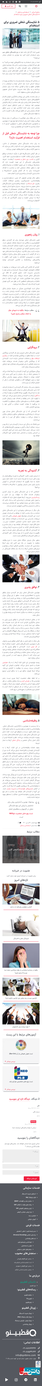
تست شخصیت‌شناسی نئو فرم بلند (23, 1262)
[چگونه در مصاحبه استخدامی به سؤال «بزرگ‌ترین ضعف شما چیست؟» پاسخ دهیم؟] (21, 944)
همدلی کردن (25, 681)
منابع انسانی (36, 12)
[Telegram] (16, 1)
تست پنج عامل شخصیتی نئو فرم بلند (21, 1081)
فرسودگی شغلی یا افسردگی (21, 938)
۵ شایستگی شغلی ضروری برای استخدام (27, 14)
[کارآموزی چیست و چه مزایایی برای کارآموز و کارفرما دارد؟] (21, 979)
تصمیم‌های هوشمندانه (26, 788)
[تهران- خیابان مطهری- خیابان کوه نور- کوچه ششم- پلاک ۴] (38, 1358)
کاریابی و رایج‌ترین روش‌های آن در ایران (21, 907)
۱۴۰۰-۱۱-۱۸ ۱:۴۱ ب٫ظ (30, 1124)
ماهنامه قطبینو (28, 1295)
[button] (20, 6)
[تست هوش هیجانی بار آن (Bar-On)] (21, 1039)
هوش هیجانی (16, 516)
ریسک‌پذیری (36, 497)
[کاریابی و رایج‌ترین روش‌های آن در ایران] (21, 885)
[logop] (36, 6)
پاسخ (38, 1116)
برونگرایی (32, 347)
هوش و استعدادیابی (26, 1246)
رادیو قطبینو (29, 1302)
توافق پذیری (30, 587)
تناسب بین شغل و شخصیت (24, 159)
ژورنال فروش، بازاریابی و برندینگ (23, 1321)
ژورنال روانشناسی (27, 1324)
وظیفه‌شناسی (30, 720)
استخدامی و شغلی (23, 12)
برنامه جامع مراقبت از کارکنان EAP (23, 1205)
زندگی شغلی (16, 740)
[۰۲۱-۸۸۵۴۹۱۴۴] (38, 1351)
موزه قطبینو (33, 1286)
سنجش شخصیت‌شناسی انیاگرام (23, 1270)
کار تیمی (34, 646)
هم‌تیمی (5, 662)
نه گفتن (37, 395)
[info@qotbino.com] (38, 1355)
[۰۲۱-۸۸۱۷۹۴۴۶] (38, 1348)
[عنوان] (6, 1380)
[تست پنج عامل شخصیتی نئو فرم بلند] (21, 1067)
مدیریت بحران (11, 788)
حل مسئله (31, 183)
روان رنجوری (31, 234)
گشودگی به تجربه (27, 470)
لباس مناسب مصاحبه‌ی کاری (21, 849)
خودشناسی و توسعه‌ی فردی (25, 1242)
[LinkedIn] (19, 1)
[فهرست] (26, 6)
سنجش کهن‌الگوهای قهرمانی (24, 1259)
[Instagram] (13, 1)
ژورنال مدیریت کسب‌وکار (25, 1313)
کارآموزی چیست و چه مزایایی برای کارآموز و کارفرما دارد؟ (21, 998)
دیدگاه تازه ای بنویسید (19, 1099)
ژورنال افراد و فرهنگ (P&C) (24, 1317)
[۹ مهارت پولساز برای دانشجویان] (21, 1004)
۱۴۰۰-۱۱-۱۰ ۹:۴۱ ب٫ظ (34, 1108)
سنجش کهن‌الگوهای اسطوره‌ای (24, 1266)
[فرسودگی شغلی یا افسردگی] (21, 913)
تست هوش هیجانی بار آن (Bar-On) (21, 1053)
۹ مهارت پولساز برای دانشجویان (21, 1027)
